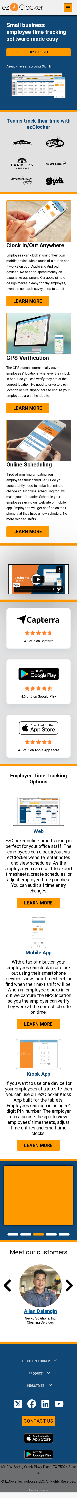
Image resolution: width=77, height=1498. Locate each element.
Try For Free (38, 52)
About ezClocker (36, 1361)
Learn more (27, 301)
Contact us (38, 1421)
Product (36, 1373)
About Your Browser (38, 1490)
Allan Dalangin (40, 1311)
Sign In (47, 66)
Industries (36, 1385)
